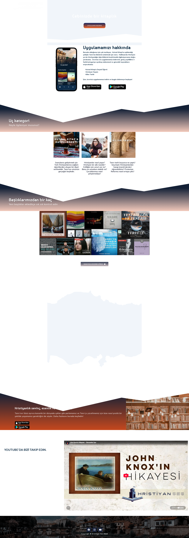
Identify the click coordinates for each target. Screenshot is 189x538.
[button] (94, 25)
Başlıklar (169, 5)
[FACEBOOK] (89, 530)
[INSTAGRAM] (94, 530)
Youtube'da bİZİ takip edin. (25, 449)
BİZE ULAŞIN (181, 5)
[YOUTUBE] (100, 530)
